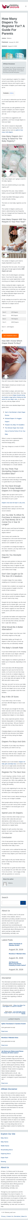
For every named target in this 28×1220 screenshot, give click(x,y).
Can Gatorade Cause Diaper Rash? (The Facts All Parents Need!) (14, 1013)
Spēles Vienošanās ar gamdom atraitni (15, 944)
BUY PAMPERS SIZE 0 (10, 335)
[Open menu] (26, 6)
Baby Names (4, 1142)
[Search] (23, 903)
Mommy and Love (10, 1212)
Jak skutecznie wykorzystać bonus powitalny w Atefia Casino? (17, 963)
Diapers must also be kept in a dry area (13, 502)
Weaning (3, 1161)
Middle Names (5, 1146)
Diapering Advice (6, 1153)
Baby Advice (4, 1138)
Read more (4, 1031)
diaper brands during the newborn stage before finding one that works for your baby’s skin (14, 397)
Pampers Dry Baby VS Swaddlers (14, 425)
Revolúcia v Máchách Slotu (17, 953)
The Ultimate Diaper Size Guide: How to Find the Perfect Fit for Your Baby (15, 431)
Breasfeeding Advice (7, 1149)
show (11, 93)
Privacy (3, 1216)
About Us (24, 1216)
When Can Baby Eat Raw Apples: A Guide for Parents (14, 1006)
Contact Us (10, 1216)
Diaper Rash (4, 1157)
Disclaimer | (17, 1216)
